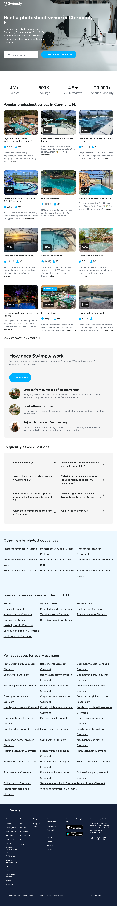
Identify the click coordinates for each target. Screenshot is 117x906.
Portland (50, 834)
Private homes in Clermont (92, 614)
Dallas (49, 849)
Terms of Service (45, 896)
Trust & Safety (11, 870)
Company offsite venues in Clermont (91, 688)
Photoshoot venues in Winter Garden (93, 573)
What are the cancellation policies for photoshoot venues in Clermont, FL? (32, 497)
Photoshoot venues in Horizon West (21, 562)
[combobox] (21, 54)
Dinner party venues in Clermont (90, 720)
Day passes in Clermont (53, 718)
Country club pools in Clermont (21, 707)
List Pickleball (24, 831)
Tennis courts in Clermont (55, 614)
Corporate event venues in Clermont (55, 699)
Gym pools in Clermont (53, 740)
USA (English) (96, 896)
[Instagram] (105, 839)
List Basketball (25, 835)
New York (50, 830)
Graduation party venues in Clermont (19, 742)
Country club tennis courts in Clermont (56, 710)
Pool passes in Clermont (17, 772)
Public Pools (10, 884)
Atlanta (50, 838)
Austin (49, 842)
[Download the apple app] (74, 827)
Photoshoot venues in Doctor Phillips (56, 551)
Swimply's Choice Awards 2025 (11, 849)
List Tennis (23, 828)
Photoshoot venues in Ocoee (20, 570)
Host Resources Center (23, 841)
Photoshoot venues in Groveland (89, 551)
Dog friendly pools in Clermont (21, 729)
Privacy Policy (58, 896)
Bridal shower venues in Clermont (54, 688)
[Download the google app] (74, 834)
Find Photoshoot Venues (59, 54)
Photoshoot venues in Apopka (20, 549)
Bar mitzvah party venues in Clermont (56, 677)
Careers (8, 824)
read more (12, 161)
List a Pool (23, 824)
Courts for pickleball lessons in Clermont (94, 710)
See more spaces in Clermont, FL (22, 338)
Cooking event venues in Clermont (17, 699)
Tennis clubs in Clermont (91, 783)
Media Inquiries (11, 831)
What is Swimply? (22, 462)
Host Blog (9, 843)
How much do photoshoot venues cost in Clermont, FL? (80, 464)
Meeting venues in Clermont (20, 751)
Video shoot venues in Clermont (58, 788)
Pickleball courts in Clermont (57, 609)
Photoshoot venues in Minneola (95, 559)
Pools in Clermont (14, 609)
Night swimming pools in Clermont (54, 753)
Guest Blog (10, 839)
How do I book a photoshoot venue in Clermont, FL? (32, 478)
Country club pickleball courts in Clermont (94, 699)
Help (7, 866)
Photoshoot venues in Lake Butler (55, 562)
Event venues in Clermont (55, 729)
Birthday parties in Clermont (20, 685)
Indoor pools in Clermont (18, 614)
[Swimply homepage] (59, 3)
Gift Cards (9, 835)
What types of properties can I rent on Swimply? (32, 512)
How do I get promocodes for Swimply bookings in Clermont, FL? (81, 495)
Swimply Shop (11, 828)
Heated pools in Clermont (18, 625)
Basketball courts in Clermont (57, 620)
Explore (8, 881)
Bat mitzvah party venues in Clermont (92, 677)
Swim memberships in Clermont (58, 783)
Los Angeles (51, 826)
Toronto (50, 853)
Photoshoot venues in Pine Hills (58, 570)
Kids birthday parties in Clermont (90, 742)
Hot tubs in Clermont (15, 620)
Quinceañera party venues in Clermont (93, 775)
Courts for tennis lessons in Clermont (19, 720)
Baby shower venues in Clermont (53, 666)
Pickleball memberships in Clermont (55, 764)
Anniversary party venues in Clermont (20, 666)
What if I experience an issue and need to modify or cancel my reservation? (80, 480)
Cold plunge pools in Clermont (21, 630)
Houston (50, 846)
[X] (98, 839)
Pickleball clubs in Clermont (20, 761)
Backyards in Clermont (90, 609)
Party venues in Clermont (91, 751)
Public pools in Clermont (18, 636)
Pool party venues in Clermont (94, 761)
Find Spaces (21, 377)
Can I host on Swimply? (74, 510)
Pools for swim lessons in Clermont (54, 775)
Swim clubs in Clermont (17, 783)
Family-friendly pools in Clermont (90, 731)
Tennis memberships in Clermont (17, 791)
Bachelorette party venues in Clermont (93, 666)
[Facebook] (92, 839)
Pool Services (11, 856)
